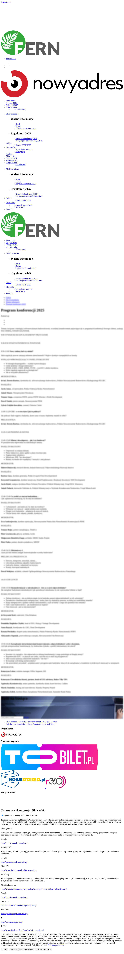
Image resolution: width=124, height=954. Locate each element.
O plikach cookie (30, 816)
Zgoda (6, 816)
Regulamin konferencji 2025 (26, 139)
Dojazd (18, 126)
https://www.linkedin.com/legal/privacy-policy (18, 870)
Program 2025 (11, 103)
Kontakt (9, 154)
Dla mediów (10, 147)
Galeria (8, 143)
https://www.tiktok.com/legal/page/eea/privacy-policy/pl (22, 930)
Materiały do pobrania (24, 149)
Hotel (18, 124)
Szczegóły (16, 816)
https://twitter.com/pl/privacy (12, 922)
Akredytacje (20, 152)
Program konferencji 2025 (25, 128)
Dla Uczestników (12, 114)
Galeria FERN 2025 (23, 145)
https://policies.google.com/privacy (14, 843)
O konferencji (21, 109)
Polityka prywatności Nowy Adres (29, 141)
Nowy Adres (11, 59)
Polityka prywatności (56, 945)
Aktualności (10, 101)
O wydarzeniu (11, 107)
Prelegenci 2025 (12, 105)
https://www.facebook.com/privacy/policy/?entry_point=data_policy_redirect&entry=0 (34, 889)
